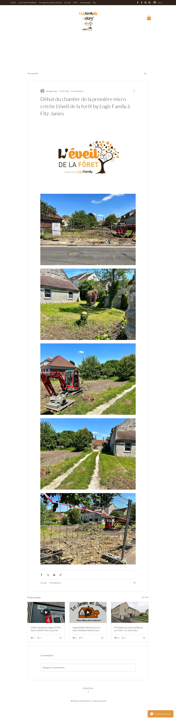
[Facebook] (137, 2)
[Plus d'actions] (134, 91)
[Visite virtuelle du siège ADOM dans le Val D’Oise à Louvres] (46, 612)
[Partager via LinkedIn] (54, 575)
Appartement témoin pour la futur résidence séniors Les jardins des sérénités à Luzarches (86, 629)
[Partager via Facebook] (41, 575)
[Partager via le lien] (60, 575)
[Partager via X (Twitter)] (48, 575)
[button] (149, 17)
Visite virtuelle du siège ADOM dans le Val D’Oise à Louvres (46, 629)
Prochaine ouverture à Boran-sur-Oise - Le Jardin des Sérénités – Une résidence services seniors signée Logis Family (129, 629)
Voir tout (145, 597)
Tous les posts (32, 73)
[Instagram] (145, 2)
